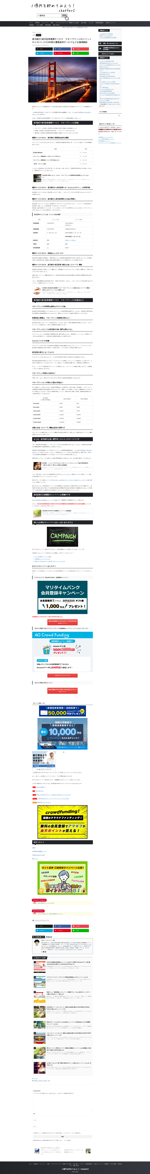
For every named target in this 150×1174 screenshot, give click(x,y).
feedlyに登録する (40, 787)
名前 (34, 1113)
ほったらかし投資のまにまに (107, 89)
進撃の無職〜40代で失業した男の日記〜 (110, 102)
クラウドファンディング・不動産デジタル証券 (67, 22)
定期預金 (37, 22)
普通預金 (36, 1080)
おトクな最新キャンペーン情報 (43, 556)
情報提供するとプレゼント (44, 802)
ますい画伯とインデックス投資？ (108, 81)
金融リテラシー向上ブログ (106, 35)
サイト (34, 1126)
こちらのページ (114, 104)
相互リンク (35, 858)
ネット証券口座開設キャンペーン (106, 139)
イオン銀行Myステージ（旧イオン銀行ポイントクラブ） (72, 480)
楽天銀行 (45, 1080)
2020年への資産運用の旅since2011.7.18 (109, 98)
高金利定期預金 (99, 22)
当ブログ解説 (39, 25)
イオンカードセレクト (66, 474)
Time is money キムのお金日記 (107, 93)
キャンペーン (45, 22)
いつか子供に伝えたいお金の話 (107, 72)
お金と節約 (83, 22)
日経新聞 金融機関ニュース (39, 851)
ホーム (31, 22)
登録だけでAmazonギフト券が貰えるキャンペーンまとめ (50, 561)
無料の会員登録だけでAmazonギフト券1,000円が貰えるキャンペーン (62, 622)
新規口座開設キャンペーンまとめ (46, 903)
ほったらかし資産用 (104, 100)
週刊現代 (72, 944)
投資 (52, 22)
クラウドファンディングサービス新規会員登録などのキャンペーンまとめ (67, 977)
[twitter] (42, 952)
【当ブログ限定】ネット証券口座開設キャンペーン (50, 913)
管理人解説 (48, 25)
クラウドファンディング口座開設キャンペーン (109, 142)
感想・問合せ (56, 25)
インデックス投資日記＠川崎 (107, 61)
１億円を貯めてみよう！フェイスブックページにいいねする (53, 798)
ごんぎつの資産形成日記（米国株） (108, 37)
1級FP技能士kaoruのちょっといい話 (108, 63)
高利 (49, 1080)
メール (34, 1120)
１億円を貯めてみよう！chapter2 (75, 1169)
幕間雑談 (31, 25)
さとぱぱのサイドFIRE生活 (106, 33)
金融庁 (34, 847)
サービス (91, 22)
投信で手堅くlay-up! (105, 74)
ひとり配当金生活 (104, 87)
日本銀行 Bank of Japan (38, 855)
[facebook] (44, 952)
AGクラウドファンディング (62, 675)
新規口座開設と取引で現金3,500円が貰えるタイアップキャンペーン (62, 690)
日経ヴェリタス (88, 944)
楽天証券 (41, 1080)
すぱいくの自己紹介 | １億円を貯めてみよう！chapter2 (68, 949)
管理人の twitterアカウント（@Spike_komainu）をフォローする (53, 795)
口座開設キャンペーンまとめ (42, 559)
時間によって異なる (70, 240)
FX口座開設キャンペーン (104, 141)
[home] (45, 952)
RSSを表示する (39, 791)
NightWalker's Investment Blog (107, 76)
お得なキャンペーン (111, 22)
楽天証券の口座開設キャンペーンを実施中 (47, 500)
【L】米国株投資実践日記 (106, 91)
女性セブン (78, 944)
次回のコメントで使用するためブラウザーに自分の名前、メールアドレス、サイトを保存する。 (57, 1133)
